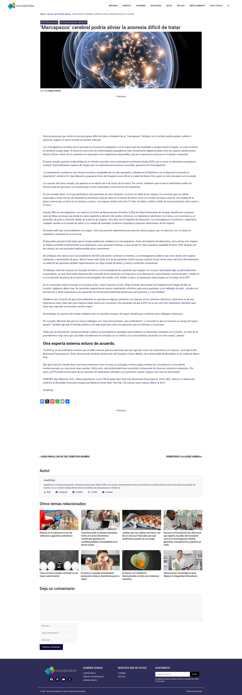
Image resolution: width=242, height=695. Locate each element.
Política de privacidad (194, 691)
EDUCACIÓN (156, 6)
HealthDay (54, 90)
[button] (228, 5)
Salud (50, 14)
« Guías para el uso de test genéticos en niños (65, 456)
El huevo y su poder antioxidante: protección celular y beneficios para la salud (100, 576)
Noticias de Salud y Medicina (73, 22)
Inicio (43, 14)
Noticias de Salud (62, 14)
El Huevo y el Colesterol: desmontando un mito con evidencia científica (140, 576)
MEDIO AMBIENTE (197, 6)
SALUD (169, 6)
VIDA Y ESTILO (216, 6)
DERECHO (127, 6)
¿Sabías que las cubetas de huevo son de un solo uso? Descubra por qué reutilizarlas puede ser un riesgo (141, 535)
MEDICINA (113, 6)
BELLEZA (181, 6)
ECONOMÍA (141, 6)
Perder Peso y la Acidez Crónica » (184, 456)
